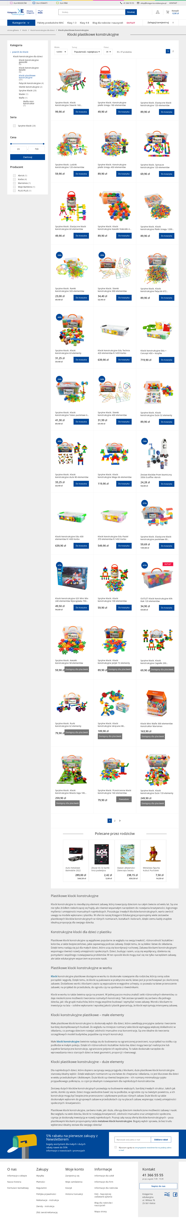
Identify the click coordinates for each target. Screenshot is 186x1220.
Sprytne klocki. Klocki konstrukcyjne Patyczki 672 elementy (153, 290)
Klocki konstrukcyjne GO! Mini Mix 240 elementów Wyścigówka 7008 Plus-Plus (71, 599)
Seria (13, 117)
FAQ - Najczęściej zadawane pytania (103, 1195)
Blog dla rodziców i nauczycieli (108, 22)
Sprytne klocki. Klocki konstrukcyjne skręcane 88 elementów (111, 724)
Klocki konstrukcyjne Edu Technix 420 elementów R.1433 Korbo (114, 351)
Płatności (40, 1181)
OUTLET (131, 22)
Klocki (24, 30)
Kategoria (16, 45)
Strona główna (13, 30)
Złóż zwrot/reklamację (47, 1212)
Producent (16, 167)
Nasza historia (14, 1181)
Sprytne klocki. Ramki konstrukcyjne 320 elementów (69, 289)
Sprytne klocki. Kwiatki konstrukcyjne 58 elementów (69, 661)
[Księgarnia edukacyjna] (167, 1194)
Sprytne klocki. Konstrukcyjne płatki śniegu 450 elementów (112, 166)
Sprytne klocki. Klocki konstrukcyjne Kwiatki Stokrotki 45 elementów (114, 227)
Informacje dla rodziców (106, 1188)
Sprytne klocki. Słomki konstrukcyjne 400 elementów (112, 413)
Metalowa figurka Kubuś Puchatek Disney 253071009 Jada (152, 869)
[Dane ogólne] (157, 12)
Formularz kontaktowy (18, 1188)
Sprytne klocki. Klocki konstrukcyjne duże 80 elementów (71, 475)
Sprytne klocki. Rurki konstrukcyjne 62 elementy (68, 724)
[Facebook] (175, 1194)
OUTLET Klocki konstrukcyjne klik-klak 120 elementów (157, 600)
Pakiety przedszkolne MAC (50, 22)
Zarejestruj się (72, 1175)
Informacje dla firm (103, 1181)
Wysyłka (40, 1175)
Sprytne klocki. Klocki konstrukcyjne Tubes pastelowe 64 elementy (71, 413)
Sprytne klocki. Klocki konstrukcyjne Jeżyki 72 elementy (114, 661)
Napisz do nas (158, 1186)
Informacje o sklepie (17, 1175)
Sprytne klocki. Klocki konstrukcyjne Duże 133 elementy (157, 792)
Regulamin (41, 1188)
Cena (13, 137)
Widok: (57, 47)
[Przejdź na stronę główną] (25, 12)
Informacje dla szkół (104, 1175)
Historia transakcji (74, 1194)
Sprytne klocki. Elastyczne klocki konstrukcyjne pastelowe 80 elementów (156, 538)
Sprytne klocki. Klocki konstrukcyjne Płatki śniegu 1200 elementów (156, 228)
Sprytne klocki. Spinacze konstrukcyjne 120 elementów (155, 166)
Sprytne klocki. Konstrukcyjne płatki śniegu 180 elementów (112, 104)
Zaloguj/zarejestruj (158, 22)
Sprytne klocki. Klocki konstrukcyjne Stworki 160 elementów (68, 104)
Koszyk (68, 1188)
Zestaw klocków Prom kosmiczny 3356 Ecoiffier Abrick (156, 476)
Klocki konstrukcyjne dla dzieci (43, 30)
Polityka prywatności (46, 1194)
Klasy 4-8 (84, 22)
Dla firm (64, 3)
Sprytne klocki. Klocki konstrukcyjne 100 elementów (112, 599)
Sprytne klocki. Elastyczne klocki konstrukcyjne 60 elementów (70, 227)
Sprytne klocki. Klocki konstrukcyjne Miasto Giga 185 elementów (70, 791)
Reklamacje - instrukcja (47, 1200)
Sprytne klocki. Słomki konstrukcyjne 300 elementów (112, 289)
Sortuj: (74, 47)
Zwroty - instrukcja (45, 1206)
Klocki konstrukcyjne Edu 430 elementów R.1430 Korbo (69, 537)
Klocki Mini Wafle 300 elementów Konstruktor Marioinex (157, 725)
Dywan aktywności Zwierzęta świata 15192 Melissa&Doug (127, 869)
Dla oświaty (42, 3)
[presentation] (65, 860)
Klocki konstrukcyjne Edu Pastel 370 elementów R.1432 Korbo (113, 537)
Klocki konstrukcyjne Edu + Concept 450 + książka (153, 352)
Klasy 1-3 (71, 22)
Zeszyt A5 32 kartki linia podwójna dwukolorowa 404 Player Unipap (100, 869)
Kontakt (173, 3)
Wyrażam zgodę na (145, 1148)
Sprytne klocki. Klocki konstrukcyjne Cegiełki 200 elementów (153, 662)
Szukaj (131, 12)
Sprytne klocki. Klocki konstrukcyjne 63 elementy (68, 351)
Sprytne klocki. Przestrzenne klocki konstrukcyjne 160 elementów (114, 791)
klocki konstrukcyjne (68, 1041)
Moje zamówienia (73, 1181)
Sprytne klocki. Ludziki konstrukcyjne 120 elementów (69, 166)
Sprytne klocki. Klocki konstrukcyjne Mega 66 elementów (115, 475)
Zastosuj (27, 157)
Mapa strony (100, 1211)
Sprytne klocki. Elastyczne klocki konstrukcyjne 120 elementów (156, 104)
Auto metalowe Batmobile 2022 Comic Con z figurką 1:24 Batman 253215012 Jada (75, 869)
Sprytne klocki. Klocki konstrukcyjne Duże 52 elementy (156, 414)
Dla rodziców (20, 3)
